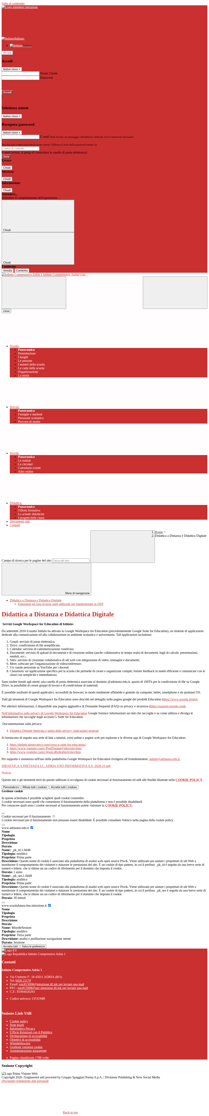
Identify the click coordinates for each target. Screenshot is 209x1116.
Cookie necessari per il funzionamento (27, 816)
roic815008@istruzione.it (51, 984)
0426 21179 (23, 980)
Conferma (22, 270)
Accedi (7, 52)
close (6, 311)
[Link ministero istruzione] (20, 7)
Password (46, 77)
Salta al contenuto (13, 3)
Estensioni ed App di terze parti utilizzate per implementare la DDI (60, 604)
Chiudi (7, 167)
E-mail (44, 136)
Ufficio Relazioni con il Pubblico (31, 1032)
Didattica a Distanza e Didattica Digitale (35, 600)
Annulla (7, 270)
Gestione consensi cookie (26, 1047)
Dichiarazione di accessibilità (28, 1036)
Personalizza (11, 787)
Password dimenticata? (16, 85)
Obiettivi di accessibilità (25, 1039)
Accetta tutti (64, 787)
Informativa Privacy (22, 1028)
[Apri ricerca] (175, 292)
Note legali (17, 1025)
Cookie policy (19, 1021)
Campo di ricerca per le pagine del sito (26, 560)
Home (159, 532)
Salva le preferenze (33, 946)
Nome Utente (49, 73)
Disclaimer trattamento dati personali (25, 1081)
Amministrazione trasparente (28, 1050)
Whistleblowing (20, 1043)
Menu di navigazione (77, 593)
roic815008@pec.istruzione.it (53, 988)
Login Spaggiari (106, 144)
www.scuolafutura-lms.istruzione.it (24, 905)
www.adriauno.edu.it (16, 828)
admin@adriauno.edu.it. (164, 759)
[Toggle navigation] (34, 292)
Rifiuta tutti (35, 787)
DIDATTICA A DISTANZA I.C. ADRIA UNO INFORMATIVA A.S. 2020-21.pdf (56, 766)
